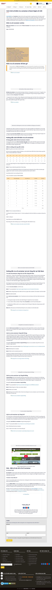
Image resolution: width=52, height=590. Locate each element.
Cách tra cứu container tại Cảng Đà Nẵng (16, 58)
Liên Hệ (44, 6)
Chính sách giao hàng (33, 558)
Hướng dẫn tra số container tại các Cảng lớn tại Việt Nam (18, 54)
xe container (12, 490)
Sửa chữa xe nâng (19, 556)
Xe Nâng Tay (21, 6)
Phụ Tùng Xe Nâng (28, 6)
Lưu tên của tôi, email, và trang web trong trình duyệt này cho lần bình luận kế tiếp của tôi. (25, 537)
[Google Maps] (2, 573)
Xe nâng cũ (18, 554)
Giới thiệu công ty (6, 554)
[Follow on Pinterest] (27, 508)
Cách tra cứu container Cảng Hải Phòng (16, 57)
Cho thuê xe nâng (19, 558)
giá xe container (41, 490)
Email (28, 533)
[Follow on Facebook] (23, 508)
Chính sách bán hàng (33, 554)
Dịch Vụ (34, 6)
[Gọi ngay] (2, 578)
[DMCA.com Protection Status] (12, 583)
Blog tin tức (5, 560)
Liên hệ (4, 558)
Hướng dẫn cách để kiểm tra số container (15, 51)
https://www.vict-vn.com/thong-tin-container (26, 423)
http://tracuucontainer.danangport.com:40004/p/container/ (27, 384)
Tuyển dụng (5, 556)
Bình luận (8, 524)
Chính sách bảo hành (33, 560)
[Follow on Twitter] (25, 508)
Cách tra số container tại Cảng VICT (15, 59)
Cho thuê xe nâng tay (20, 560)
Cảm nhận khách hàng (7, 561)
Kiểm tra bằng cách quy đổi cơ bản (15, 53)
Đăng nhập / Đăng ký (41, 4)
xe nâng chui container (22, 491)
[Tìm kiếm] (31, 4)
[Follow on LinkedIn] (28, 508)
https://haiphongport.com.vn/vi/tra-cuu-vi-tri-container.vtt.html (33, 346)
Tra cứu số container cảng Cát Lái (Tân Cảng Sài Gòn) (18, 56)
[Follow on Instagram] (43, 564)
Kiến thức (39, 6)
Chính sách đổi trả (32, 556)
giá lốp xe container (19, 490)
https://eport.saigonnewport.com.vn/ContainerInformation (27, 289)
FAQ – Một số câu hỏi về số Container (14, 60)
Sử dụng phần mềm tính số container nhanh (16, 52)
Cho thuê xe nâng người (20, 561)
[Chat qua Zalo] (2, 576)
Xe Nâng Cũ (15, 6)
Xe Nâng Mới (9, 6)
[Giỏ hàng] (47, 4)
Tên (7, 533)
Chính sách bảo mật (32, 561)
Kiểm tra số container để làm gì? (13, 49)
